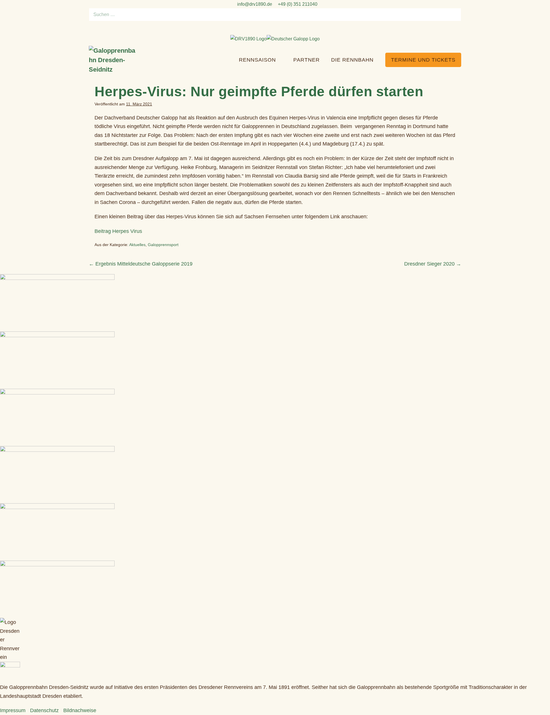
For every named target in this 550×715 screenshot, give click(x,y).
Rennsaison (258, 60)
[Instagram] (278, 28)
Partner (306, 60)
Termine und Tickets (423, 60)
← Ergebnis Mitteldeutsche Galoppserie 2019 (140, 264)
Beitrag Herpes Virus (118, 231)
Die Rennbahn (353, 60)
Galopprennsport (163, 244)
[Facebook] (271, 28)
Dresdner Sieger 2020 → (432, 264)
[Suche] (453, 14)
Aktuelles (137, 244)
